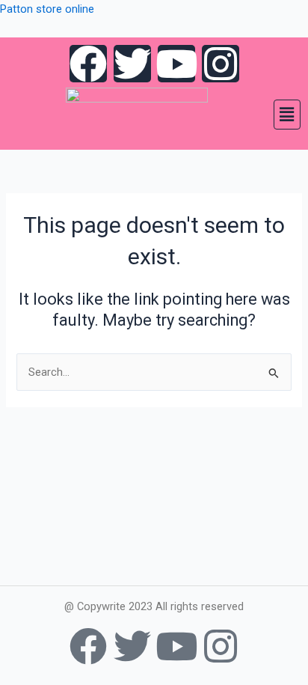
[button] (287, 115)
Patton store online (47, 9)
